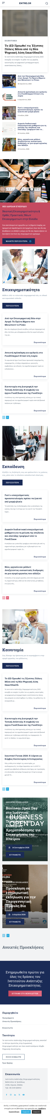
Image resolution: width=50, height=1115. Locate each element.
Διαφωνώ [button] (36, 1112)
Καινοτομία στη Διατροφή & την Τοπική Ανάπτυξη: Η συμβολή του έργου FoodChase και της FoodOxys (23, 389)
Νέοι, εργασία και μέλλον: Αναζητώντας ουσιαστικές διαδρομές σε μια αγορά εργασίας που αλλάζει (32, 142)
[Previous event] (3, 935)
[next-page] (7, 417)
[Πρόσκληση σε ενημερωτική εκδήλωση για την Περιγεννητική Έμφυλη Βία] (25, 896)
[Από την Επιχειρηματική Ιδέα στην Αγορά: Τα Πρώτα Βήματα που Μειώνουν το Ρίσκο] (9, 81)
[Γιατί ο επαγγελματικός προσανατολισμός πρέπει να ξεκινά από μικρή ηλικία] (9, 113)
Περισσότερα (40, 342)
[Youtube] (23, 1095)
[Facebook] (6, 1095)
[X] (19, 1095)
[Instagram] (11, 1095)
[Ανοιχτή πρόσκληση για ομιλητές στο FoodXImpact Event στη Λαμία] (9, 97)
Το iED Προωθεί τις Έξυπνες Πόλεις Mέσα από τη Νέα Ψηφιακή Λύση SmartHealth (24, 49)
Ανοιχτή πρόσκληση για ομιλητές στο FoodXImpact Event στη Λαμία (32, 94)
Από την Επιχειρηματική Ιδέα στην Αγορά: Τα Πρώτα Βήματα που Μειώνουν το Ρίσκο (31, 78)
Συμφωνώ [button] (26, 1112)
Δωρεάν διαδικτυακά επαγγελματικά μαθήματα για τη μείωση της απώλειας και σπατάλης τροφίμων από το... (32, 126)
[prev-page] (3, 417)
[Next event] (8, 935)
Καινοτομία (11, 41)
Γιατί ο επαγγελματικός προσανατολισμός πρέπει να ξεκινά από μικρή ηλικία (30, 109)
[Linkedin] (15, 1095)
